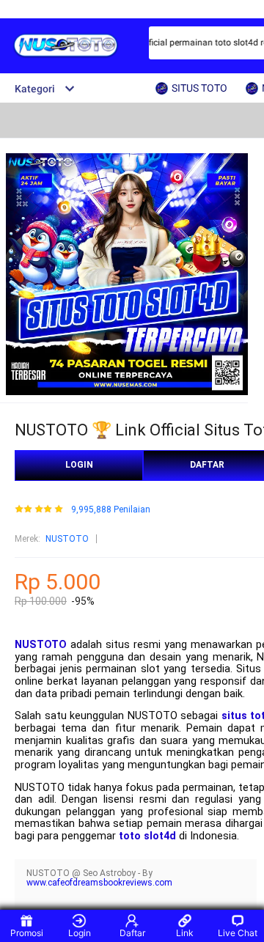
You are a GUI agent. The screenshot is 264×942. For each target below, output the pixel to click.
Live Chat (237, 932)
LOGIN (79, 465)
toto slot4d (147, 836)
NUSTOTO (67, 539)
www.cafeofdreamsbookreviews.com (99, 882)
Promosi (26, 932)
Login (79, 932)
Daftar (132, 932)
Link (185, 932)
